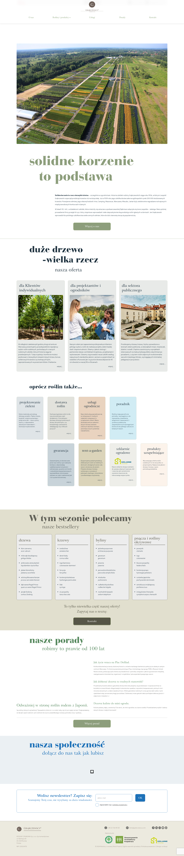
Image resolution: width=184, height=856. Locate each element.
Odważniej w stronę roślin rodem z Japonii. (52, 706)
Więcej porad (92, 724)
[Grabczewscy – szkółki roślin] (92, 7)
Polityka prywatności (148, 846)
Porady (122, 18)
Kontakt (152, 18)
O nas (31, 18)
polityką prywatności (120, 805)
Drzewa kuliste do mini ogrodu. (111, 703)
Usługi (92, 18)
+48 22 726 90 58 (114, 828)
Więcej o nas (92, 226)
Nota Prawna (117, 846)
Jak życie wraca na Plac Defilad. (112, 662)
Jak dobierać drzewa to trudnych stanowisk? (118, 682)
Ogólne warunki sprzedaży (131, 846)
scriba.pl (164, 846)
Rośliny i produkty (61, 18)
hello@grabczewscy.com (137, 828)
